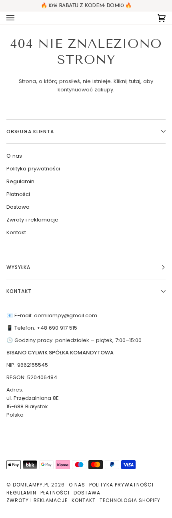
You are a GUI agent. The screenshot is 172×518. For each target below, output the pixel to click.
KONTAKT (19, 291)
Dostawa (18, 207)
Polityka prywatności (33, 168)
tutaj (134, 81)
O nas (14, 156)
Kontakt (16, 232)
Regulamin (20, 181)
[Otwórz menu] (18, 18)
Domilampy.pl (31, 484)
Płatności (18, 194)
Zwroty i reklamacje (32, 219)
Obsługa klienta (30, 131)
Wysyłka (18, 267)
